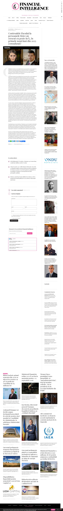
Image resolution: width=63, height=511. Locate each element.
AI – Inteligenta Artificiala (11, 20)
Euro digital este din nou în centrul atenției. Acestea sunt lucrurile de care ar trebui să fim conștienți (50, 320)
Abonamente (20, 505)
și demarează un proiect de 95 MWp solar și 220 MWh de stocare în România (50, 334)
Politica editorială (31, 505)
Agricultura (22, 20)
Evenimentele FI (36, 15)
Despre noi (9, 505)
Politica (17, 17)
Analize (17, 20)
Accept (53, 509)
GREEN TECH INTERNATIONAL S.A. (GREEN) (16, 241)
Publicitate (49, 505)
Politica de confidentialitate (38, 505)
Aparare (32, 20)
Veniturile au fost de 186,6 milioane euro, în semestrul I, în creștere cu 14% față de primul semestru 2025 (49, 296)
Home (9, 17)
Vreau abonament (24, 15)
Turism (36, 20)
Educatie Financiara (50, 20)
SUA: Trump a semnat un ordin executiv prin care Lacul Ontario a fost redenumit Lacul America (50, 87)
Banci (41, 17)
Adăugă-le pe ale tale (26, 190)
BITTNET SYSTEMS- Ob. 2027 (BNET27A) (16, 247)
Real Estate (27, 20)
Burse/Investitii (35, 17)
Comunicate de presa (42, 20)
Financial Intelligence (11, 29)
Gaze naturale (28, 447)
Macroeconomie (22, 17)
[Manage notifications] (61, 509)
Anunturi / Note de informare (34, 23)
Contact (45, 505)
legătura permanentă (25, 144)
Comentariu (13, 198)
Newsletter (25, 505)
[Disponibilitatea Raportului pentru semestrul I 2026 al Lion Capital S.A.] (61, 19)
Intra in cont (30, 15)
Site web (12, 211)
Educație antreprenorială (23, 23)
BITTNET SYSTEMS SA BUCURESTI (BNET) (16, 244)
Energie (44, 17)
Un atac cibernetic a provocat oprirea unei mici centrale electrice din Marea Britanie (50, 349)
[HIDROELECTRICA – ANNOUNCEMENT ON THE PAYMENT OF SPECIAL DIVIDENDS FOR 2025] (61, 18)
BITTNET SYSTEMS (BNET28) (14, 250)
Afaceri (13, 17)
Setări (58, 509)
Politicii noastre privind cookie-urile (31, 510)
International (29, 17)
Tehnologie (50, 17)
